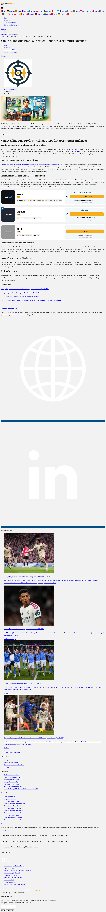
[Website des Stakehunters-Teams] (53, 421)
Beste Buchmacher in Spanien (13, 806)
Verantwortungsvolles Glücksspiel (14, 866)
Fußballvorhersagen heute (11, 775)
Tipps (5, 18)
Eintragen (3, 29)
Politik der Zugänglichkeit (12, 873)
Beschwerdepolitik (9, 882)
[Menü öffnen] (2, 31)
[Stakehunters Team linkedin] (53, 527)
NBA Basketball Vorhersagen (13, 786)
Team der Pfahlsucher (9, 308)
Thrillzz (20, 229)
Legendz (21, 211)
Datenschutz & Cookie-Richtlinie (14, 765)
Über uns (6, 760)
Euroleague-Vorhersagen (11, 784)
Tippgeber (7, 20)
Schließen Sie (9, 910)
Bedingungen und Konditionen (13, 877)
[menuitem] (4, 11)
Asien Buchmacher (9, 796)
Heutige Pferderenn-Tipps (11, 782)
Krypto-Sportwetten (10, 799)
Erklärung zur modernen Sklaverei (14, 884)
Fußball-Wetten (8, 752)
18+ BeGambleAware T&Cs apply (85, 202)
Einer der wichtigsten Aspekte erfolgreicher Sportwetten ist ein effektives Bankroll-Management (30, 164)
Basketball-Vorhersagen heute (13, 777)
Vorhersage (12, 639)
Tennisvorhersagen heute (11, 779)
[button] (53, 8)
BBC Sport (80, 151)
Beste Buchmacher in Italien (12, 808)
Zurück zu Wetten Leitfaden (9, 34)
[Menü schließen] (6, 31)
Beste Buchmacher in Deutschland (14, 803)
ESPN (72, 151)
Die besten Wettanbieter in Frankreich (15, 820)
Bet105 (20, 194)
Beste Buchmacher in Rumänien (13, 810)
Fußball (6, 639)
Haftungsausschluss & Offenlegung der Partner (18, 870)
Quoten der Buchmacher (11, 25)
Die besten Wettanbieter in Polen (14, 813)
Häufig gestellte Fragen (11, 762)
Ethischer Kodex (9, 868)
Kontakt (6, 767)
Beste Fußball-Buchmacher (12, 815)
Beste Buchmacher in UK (11, 801)
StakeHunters (5, 36)
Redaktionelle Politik (10, 875)
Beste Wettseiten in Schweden (13, 817)
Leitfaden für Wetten (10, 23)
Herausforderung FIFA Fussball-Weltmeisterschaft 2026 (21, 789)
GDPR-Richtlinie (9, 880)
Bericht (3, 910)
